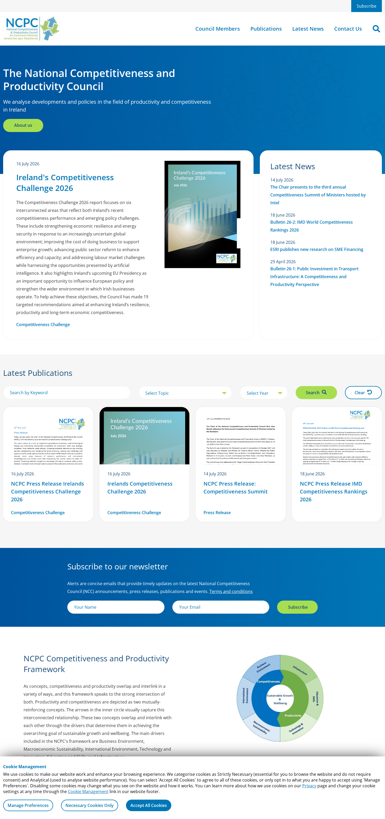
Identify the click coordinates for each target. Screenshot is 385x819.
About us (23, 125)
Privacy (309, 786)
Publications (266, 28)
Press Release (217, 512)
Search (313, 392)
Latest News (308, 28)
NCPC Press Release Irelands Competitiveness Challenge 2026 (47, 491)
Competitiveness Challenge (43, 324)
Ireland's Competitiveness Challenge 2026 (65, 182)
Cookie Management (88, 791)
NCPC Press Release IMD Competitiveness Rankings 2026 (333, 491)
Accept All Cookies (148, 805)
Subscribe (366, 6)
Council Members (217, 28)
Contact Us (348, 28)
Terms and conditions (231, 591)
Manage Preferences (28, 805)
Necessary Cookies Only (89, 805)
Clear (360, 392)
